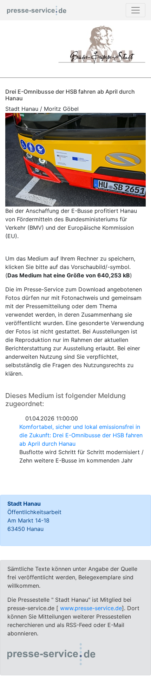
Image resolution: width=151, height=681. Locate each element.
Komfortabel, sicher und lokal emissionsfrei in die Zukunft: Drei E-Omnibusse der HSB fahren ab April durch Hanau (81, 435)
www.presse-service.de (91, 608)
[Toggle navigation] (135, 10)
